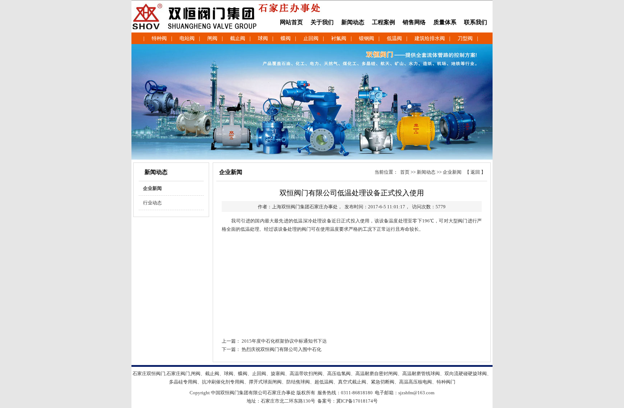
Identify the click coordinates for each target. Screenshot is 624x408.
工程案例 (383, 22)
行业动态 (150, 202)
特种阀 (159, 38)
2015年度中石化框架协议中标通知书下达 (284, 341)
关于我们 (322, 22)
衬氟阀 (338, 38)
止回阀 (310, 38)
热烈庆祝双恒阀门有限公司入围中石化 (281, 349)
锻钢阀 (366, 38)
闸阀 (212, 38)
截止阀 (237, 38)
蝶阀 (286, 38)
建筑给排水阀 (430, 38)
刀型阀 (465, 38)
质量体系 (444, 22)
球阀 (263, 38)
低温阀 (394, 38)
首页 (405, 172)
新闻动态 (352, 22)
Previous (7, 99)
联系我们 (475, 22)
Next (617, 99)
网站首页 (291, 22)
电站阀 (187, 38)
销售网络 (414, 22)
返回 (475, 172)
